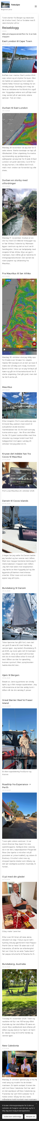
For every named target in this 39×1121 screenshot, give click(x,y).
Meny (36, 6)
